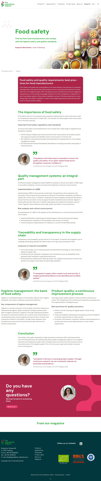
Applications (50, 4)
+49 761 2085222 (12, 453)
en (93, 4)
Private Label (70, 4)
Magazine (87, 4)
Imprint (68, 475)
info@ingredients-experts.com (17, 457)
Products (40, 4)
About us (79, 4)
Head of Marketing (30, 47)
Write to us (11, 407)
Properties (61, 4)
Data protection (59, 475)
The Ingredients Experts (6, 71)
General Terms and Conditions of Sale (42, 475)
